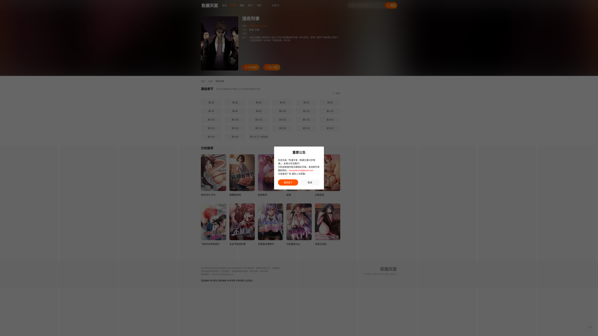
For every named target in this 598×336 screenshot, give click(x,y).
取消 (310, 182)
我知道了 (288, 182)
